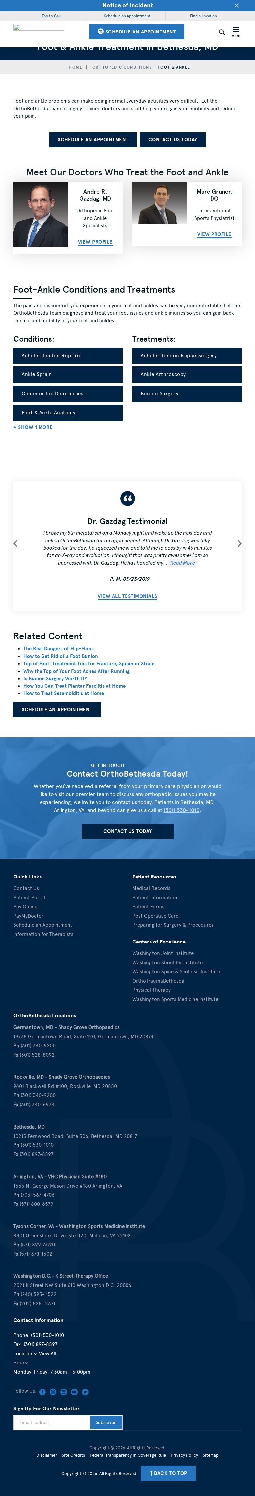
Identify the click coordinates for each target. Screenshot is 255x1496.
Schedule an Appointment (127, 16)
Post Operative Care (155, 916)
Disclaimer (46, 1455)
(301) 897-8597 (40, 1344)
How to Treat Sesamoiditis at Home (63, 693)
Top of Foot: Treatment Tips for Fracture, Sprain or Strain (89, 664)
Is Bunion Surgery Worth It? (55, 679)
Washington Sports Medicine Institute (175, 999)
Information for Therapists (43, 934)
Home (75, 67)
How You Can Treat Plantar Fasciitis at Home (74, 686)
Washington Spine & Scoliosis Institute (176, 972)
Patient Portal (29, 898)
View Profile (95, 242)
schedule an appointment (140, 32)
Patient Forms (148, 907)
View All (47, 1354)
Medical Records (151, 888)
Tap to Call (51, 16)
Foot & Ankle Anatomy (48, 413)
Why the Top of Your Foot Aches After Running (76, 671)
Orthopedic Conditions (122, 67)
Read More (182, 562)
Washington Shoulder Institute (167, 963)
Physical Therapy (151, 990)
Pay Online (25, 907)
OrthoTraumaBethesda (158, 981)
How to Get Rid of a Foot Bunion (60, 656)
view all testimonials (127, 596)
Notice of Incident (127, 5)
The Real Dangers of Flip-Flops (58, 649)
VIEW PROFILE (214, 234)
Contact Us (26, 888)
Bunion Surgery (159, 394)
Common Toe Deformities (52, 394)
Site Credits (73, 1455)
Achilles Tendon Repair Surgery (179, 355)
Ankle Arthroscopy (163, 374)
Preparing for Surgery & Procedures (172, 925)
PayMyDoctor (28, 916)
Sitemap (211, 1455)
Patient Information (154, 898)
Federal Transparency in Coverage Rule (128, 1455)
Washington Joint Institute (163, 953)
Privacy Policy (184, 1455)
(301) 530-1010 (182, 810)
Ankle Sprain (37, 374)
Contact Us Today (172, 140)
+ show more (33, 427)
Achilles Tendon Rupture (52, 355)
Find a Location (203, 16)
